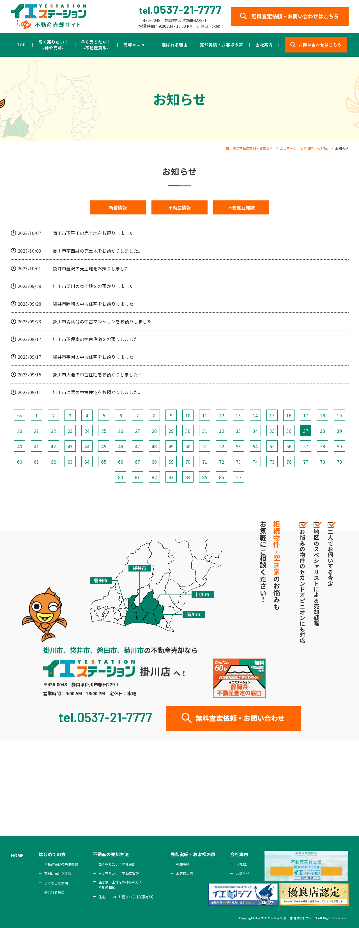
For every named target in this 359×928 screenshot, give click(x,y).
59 (339, 446)
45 (103, 446)
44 (86, 446)
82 (154, 477)
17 (305, 415)
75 (272, 461)
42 (53, 446)
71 (204, 461)
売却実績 (183, 864)
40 (19, 446)
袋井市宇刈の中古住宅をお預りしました (93, 356)
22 (53, 431)
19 (339, 415)
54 (255, 446)
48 (154, 446)
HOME (17, 855)
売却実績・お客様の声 (221, 44)
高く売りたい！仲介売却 (116, 864)
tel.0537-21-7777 (105, 717)
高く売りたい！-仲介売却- (53, 45)
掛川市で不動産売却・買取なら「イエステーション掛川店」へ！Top (278, 148)
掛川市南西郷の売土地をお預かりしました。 (97, 250)
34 (255, 431)
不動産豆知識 (241, 207)
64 (86, 461)
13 (238, 415)
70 (187, 461)
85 (204, 477)
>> (238, 477)
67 (137, 461)
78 (322, 461)
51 (204, 446)
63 (70, 461)
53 (238, 446)
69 (171, 461)
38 (322, 431)
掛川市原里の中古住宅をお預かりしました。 (97, 392)
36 (288, 431)
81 (137, 477)
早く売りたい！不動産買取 (118, 873)
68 (154, 461)
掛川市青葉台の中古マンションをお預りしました (102, 321)
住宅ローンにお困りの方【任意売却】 (126, 896)
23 (70, 431)
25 (103, 431)
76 (288, 461)
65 (103, 461)
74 (255, 461)
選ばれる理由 (175, 44)
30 (187, 431)
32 (221, 431)
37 (305, 431)
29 (171, 431)
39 (339, 431)
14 (255, 415)
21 (36, 431)
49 (171, 446)
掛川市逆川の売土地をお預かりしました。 (95, 286)
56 (288, 446)
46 (120, 446)
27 (137, 431)
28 (154, 431)
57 (305, 446)
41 (36, 446)
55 (272, 446)
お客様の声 (184, 873)
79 (339, 461)
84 (187, 477)
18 (322, 415)
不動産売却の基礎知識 (61, 864)
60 (19, 461)
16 (288, 415)
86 (221, 477)
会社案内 (264, 44)
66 (120, 461)
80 (120, 477)
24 (86, 431)
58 (322, 446)
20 (19, 431)
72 (221, 461)
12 (221, 415)
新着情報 (118, 207)
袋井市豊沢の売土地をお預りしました (91, 268)
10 (187, 415)
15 (272, 415)
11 (204, 415)
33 (238, 431)
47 (137, 446)
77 (305, 461)
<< (19, 415)
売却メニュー (136, 44)
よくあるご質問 (56, 883)
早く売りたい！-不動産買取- (96, 45)
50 (187, 446)
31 (204, 431)
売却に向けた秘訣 (57, 873)
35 (272, 431)
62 (53, 461)
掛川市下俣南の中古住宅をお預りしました (95, 339)
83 (171, 477)
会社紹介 (242, 864)
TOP (21, 44)
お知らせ (242, 873)
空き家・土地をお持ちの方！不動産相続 (120, 884)
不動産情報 (179, 207)
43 (70, 446)
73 (238, 461)
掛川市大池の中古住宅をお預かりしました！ (97, 374)
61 (36, 461)
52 (221, 446)
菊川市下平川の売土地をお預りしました (93, 233)
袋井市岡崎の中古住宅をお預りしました (93, 303)
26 (120, 431)
